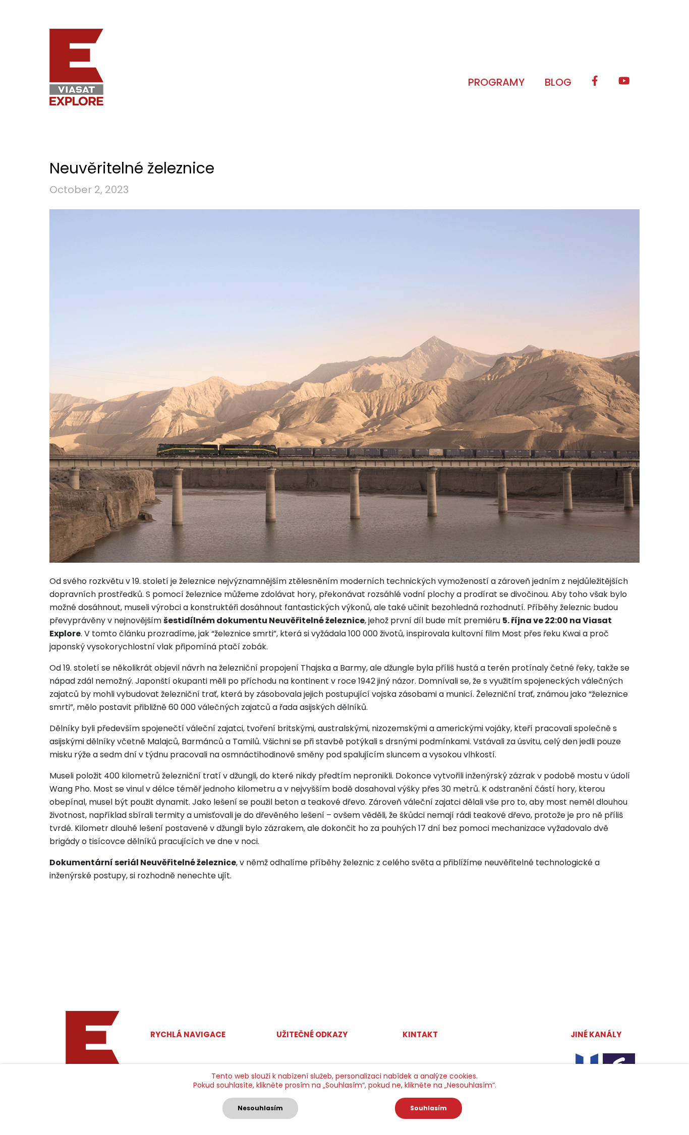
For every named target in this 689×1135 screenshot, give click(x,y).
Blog (558, 82)
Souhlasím (428, 1108)
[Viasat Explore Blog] (76, 67)
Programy (496, 82)
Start (160, 1053)
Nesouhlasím (260, 1108)
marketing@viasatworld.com (460, 1053)
